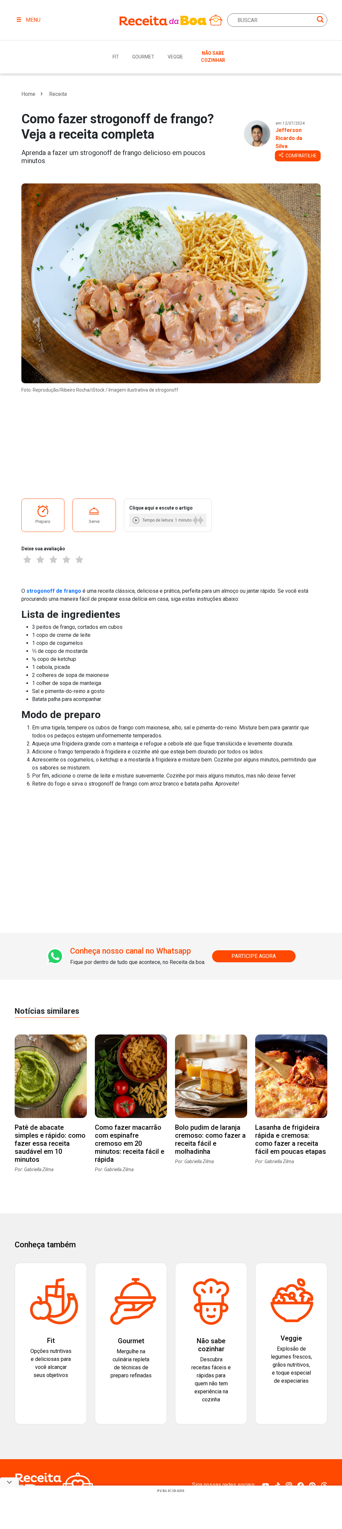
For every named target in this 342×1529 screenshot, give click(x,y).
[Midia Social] (265, 1485)
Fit (116, 56)
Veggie (175, 56)
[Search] (320, 20)
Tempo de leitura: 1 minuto (166, 520)
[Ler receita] (137, 520)
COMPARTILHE (301, 155)
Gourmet (143, 56)
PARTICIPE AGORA (253, 956)
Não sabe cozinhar (213, 56)
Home (28, 94)
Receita (58, 94)
